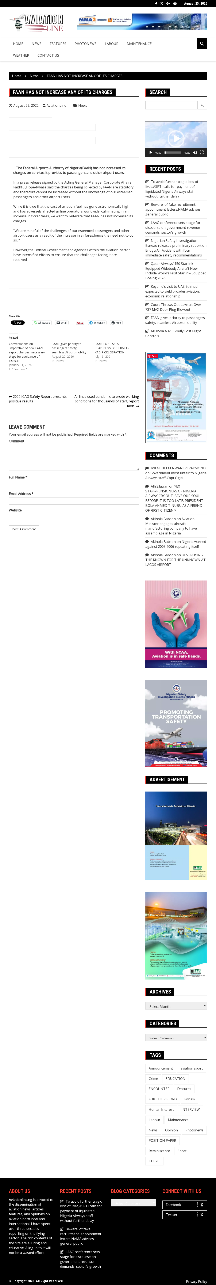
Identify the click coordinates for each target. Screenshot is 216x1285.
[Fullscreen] (202, 152)
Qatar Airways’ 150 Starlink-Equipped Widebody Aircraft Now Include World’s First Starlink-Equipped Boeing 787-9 (175, 271)
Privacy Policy (196, 1281)
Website (15, 510)
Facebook (156, 3)
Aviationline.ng (20, 1199)
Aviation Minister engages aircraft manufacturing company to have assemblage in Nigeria (171, 526)
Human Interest (161, 1109)
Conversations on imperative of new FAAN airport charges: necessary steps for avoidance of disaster (27, 352)
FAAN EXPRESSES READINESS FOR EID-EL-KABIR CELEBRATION (112, 348)
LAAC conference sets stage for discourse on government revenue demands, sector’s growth (172, 227)
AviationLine (56, 105)
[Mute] (195, 152)
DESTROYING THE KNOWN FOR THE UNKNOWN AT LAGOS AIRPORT (175, 560)
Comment (16, 441)
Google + (168, 3)
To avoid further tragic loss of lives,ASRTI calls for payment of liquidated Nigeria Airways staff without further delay (171, 189)
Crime (153, 1078)
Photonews (85, 43)
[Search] (202, 105)
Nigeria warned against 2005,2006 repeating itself (175, 544)
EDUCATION (175, 1078)
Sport (182, 1151)
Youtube (175, 3)
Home (18, 43)
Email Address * (21, 493)
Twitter (161, 3)
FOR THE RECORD (163, 1099)
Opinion (171, 1130)
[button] (176, 138)
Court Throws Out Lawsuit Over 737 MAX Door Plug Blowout (173, 307)
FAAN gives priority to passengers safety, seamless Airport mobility (69, 348)
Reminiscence (159, 1151)
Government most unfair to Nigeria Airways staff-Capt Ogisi (176, 475)
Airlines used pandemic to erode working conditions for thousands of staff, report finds (106, 401)
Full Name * (18, 477)
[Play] (151, 152)
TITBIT (154, 1161)
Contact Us (48, 55)
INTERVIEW (190, 1109)
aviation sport (192, 1068)
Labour (111, 43)
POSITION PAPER (162, 1140)
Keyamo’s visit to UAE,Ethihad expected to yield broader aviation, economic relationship (172, 291)
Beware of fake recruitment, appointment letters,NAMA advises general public (173, 209)
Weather (21, 55)
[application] (176, 139)
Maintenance (139, 43)
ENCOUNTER (159, 1088)
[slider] (173, 152)
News (36, 43)
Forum (189, 1099)
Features (58, 43)
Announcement (161, 1068)
